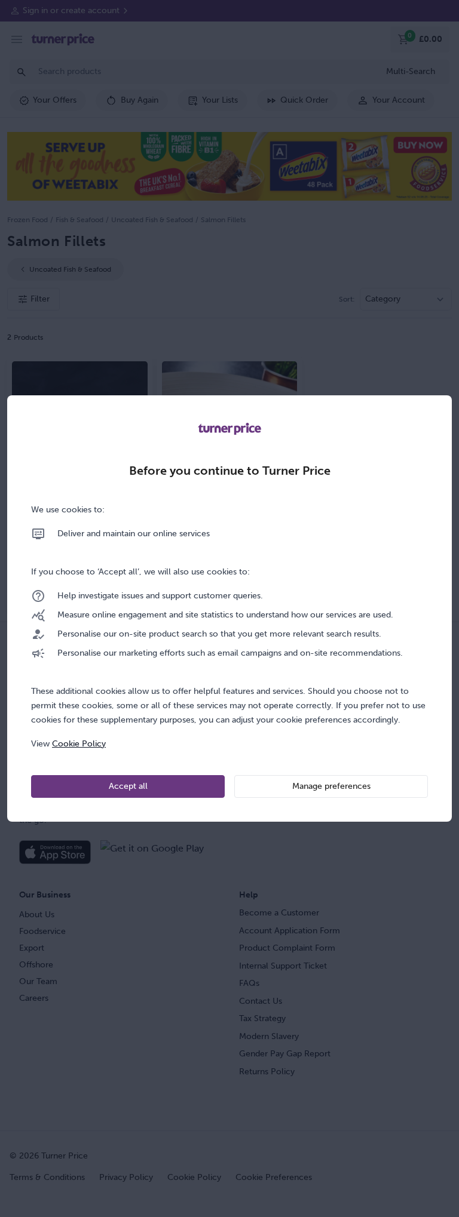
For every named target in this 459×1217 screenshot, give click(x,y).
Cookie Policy (79, 744)
